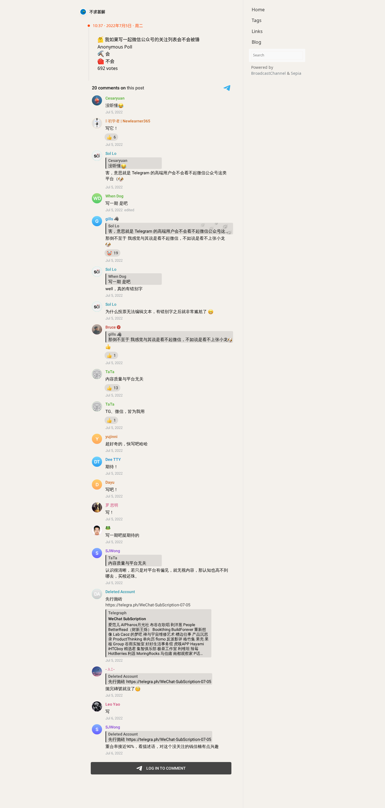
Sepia (296, 73)
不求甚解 (97, 11)
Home (258, 9)
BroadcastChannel (269, 73)
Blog (256, 42)
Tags (257, 20)
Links (257, 31)
